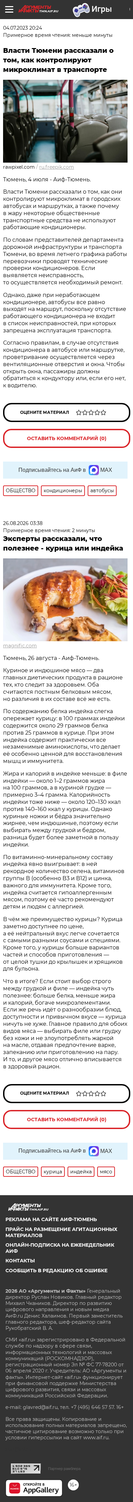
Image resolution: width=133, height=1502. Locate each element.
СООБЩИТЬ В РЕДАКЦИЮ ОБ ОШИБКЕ (56, 1270)
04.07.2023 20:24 (22, 28)
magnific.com (20, 646)
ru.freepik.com (56, 167)
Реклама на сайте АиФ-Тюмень (51, 1219)
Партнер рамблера (64, 1469)
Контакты (20, 1261)
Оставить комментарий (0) (66, 438)
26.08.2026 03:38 (23, 523)
